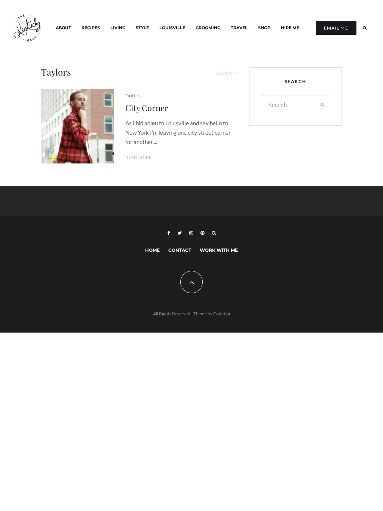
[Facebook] (169, 233)
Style (142, 27)
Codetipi (221, 313)
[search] (323, 105)
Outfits (133, 95)
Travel (239, 27)
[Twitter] (180, 233)
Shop (264, 27)
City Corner (146, 108)
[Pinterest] (202, 233)
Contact (179, 250)
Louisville (172, 27)
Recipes (91, 27)
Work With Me (219, 250)
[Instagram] (191, 233)
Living (117, 27)
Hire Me (290, 27)
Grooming (208, 27)
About (63, 27)
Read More (138, 157)
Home (152, 250)
